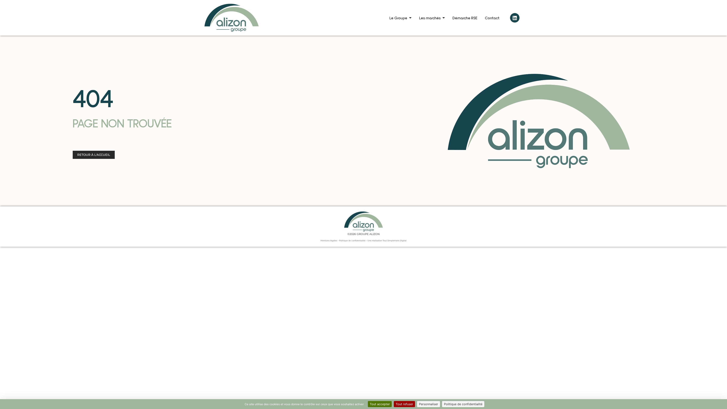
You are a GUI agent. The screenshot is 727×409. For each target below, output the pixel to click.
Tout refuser (404, 404)
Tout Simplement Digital (394, 240)
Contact (492, 18)
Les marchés (430, 18)
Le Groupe (398, 18)
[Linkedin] (515, 18)
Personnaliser (428, 404)
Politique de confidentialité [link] (463, 404)
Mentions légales (329, 240)
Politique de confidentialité (352, 240)
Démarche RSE (464, 18)
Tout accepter (380, 404)
